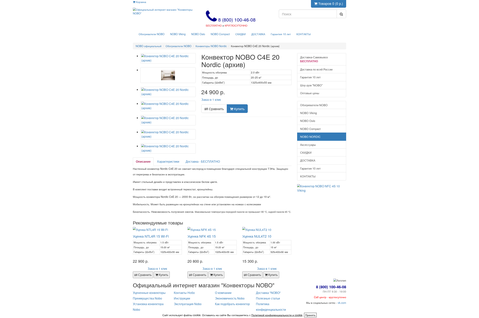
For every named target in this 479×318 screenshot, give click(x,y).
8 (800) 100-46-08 (236, 19)
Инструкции (182, 298)
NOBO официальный (148, 46)
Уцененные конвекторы (149, 293)
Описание (143, 161)
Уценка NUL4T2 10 (256, 236)
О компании (223, 293)
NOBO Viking (178, 34)
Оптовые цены (309, 93)
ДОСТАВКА (258, 34)
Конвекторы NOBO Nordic (211, 46)
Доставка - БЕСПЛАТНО (203, 161)
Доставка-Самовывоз (314, 59)
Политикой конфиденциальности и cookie (276, 315)
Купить (239, 108)
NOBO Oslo (198, 34)
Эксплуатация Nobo (188, 304)
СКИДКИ (240, 34)
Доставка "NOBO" (268, 293)
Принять (310, 315)
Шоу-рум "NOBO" (311, 85)
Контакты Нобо (184, 293)
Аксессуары (308, 145)
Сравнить (216, 108)
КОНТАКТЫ (303, 34)
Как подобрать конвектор (232, 304)
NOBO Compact (220, 34)
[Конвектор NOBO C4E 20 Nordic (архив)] (168, 58)
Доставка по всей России (316, 69)
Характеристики (168, 161)
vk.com (342, 303)
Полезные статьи (268, 298)
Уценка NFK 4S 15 (201, 236)
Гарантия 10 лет (281, 34)
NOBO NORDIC (310, 137)
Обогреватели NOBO (151, 34)
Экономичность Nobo (230, 298)
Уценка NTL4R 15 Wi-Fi (151, 236)
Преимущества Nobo (147, 298)
